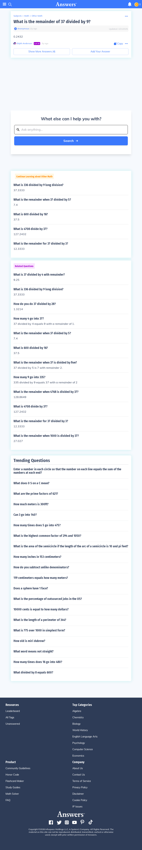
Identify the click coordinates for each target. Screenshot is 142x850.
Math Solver (12, 793)
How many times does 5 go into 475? (37, 525)
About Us (77, 768)
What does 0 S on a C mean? (31, 483)
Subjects (18, 15)
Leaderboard (13, 711)
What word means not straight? (34, 651)
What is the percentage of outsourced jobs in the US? (48, 599)
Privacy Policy (79, 787)
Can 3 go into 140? (25, 515)
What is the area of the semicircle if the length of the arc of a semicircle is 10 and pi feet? (71, 546)
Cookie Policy (79, 800)
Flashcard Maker (15, 781)
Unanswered (13, 723)
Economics (78, 755)
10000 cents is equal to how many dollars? (41, 609)
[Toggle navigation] (4, 4)
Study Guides (13, 787)
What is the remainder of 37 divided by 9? (52, 21)
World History (80, 730)
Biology (76, 723)
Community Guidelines (18, 768)
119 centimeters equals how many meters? (41, 578)
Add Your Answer (100, 51)
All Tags (10, 717)
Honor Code (12, 774)
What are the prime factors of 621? (36, 494)
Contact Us (78, 774)
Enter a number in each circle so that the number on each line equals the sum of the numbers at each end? (67, 471)
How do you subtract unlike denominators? (41, 567)
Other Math (37, 15)
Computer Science (82, 749)
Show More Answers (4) (41, 51)
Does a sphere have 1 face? (31, 588)
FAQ (8, 800)
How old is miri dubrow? (29, 641)
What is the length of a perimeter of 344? (40, 620)
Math (26, 15)
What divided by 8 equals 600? (33, 672)
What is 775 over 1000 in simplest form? (39, 630)
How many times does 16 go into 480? (38, 662)
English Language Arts (84, 736)
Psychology (78, 743)
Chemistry (78, 717)
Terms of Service (81, 781)
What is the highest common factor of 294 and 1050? (47, 536)
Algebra (76, 711)
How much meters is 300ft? (31, 504)
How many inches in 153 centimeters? (37, 557)
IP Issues (77, 806)
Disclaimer (78, 793)
